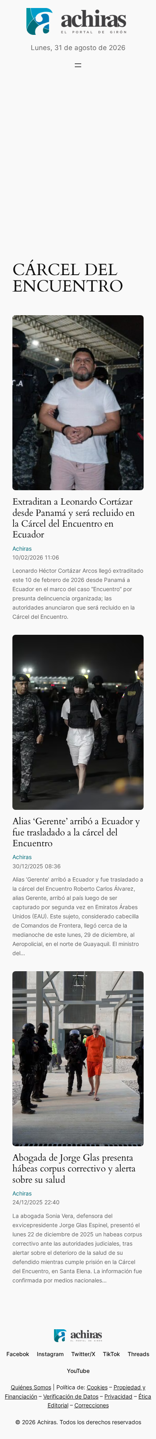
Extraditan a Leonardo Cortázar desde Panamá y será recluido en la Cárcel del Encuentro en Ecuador (73, 518)
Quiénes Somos (31, 1387)
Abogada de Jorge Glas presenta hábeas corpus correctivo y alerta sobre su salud (74, 1168)
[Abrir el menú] (78, 65)
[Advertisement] (78, 164)
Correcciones (91, 1405)
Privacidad (118, 1396)
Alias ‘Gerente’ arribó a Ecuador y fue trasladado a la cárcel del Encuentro (76, 832)
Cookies (97, 1387)
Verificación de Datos (70, 1396)
